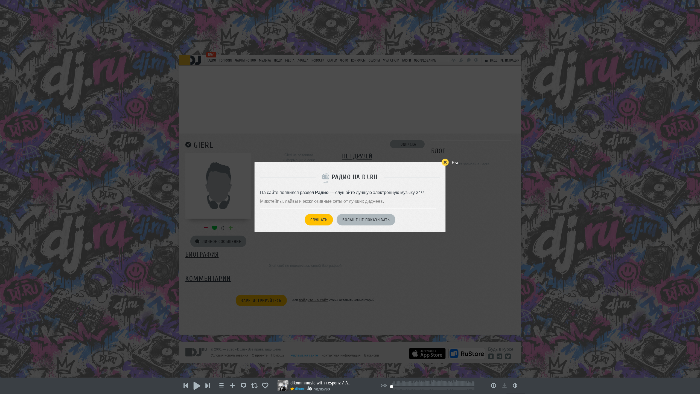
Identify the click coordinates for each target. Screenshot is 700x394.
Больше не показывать (366, 220)
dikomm (300, 389)
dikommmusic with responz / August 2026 (320, 383)
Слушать (319, 220)
